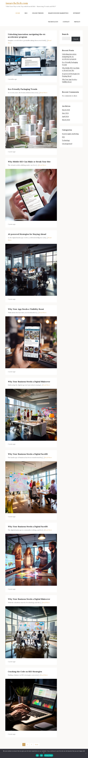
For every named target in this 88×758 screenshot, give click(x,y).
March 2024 (66, 120)
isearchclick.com (17, 3)
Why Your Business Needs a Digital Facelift (28, 454)
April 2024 (65, 116)
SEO (26, 13)
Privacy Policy (48, 755)
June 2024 (65, 113)
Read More (43, 92)
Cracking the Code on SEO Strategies (25, 671)
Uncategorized (67, 143)
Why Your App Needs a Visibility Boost (26, 309)
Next (36, 744)
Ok (37, 755)
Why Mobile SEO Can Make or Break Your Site (29, 161)
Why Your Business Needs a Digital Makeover (29, 381)
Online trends (37, 13)
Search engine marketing (58, 13)
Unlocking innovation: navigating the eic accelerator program (69, 56)
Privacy (77, 22)
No (41, 755)
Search (65, 34)
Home (18, 13)
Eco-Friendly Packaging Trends (22, 89)
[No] (86, 753)
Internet (76, 13)
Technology (53, 22)
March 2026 (66, 110)
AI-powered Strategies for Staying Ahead (27, 234)
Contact (66, 22)
